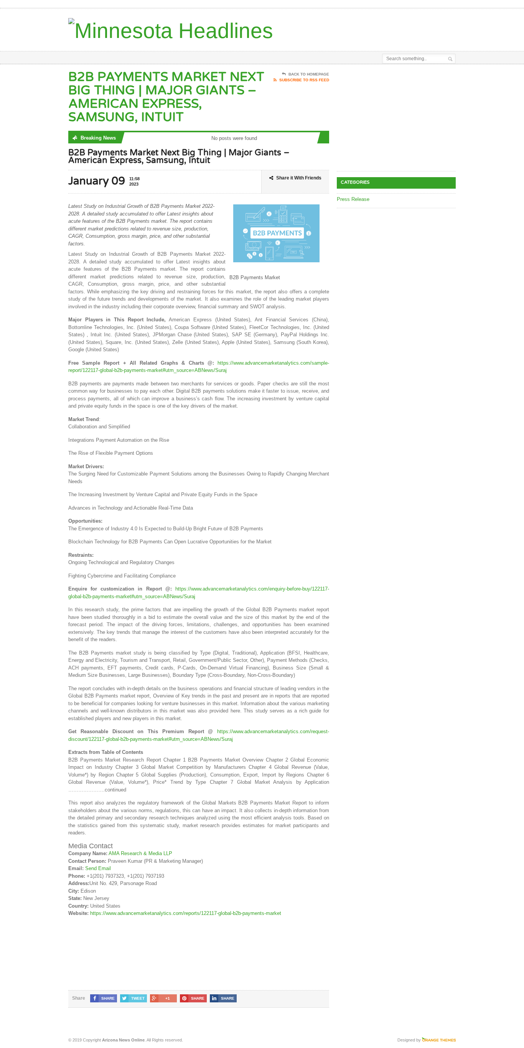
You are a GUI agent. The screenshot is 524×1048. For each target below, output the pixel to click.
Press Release (353, 199)
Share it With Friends (298, 178)
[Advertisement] (366, 27)
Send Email (98, 868)
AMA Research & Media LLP (140, 853)
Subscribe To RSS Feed (304, 80)
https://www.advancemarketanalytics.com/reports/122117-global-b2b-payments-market (185, 913)
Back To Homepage (308, 74)
